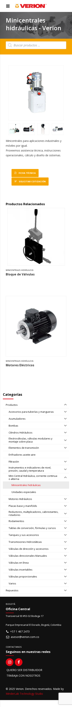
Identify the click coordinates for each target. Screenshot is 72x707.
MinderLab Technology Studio (24, 693)
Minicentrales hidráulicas (19, 270)
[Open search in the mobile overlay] (36, 45)
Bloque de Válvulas (20, 274)
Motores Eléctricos (20, 365)
